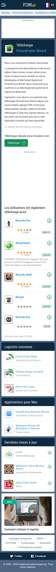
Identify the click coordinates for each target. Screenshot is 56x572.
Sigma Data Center (26, 482)
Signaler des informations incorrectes (25, 127)
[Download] (50, 453)
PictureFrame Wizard (31, 51)
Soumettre (45, 543)
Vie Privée (11, 543)
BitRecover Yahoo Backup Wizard (30, 467)
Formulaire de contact (30, 547)
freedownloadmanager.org (33, 564)
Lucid (19, 452)
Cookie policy (28, 543)
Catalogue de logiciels (20, 538)
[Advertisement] (28, 28)
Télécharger (13, 142)
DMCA (40, 538)
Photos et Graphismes (22, 13)
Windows (5, 13)
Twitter (18, 556)
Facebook (40, 556)
